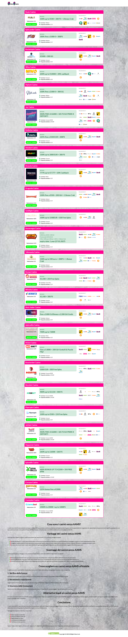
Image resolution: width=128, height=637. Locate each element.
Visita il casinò (31, 24)
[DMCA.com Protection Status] (53, 634)
